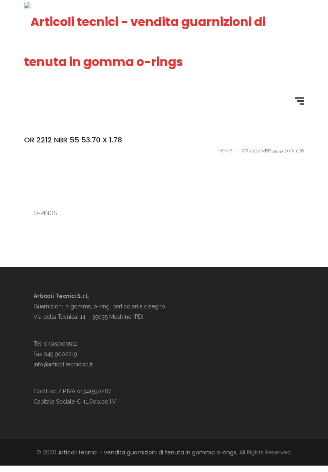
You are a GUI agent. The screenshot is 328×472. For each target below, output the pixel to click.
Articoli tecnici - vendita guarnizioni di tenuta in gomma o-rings (147, 452)
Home (225, 151)
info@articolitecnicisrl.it (63, 364)
